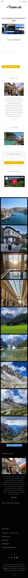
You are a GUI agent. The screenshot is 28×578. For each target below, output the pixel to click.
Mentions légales (5, 543)
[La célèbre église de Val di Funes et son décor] (14, 320)
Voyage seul (14, 568)
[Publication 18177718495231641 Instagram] (14, 347)
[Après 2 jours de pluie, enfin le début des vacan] (14, 211)
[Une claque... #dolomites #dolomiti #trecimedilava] (14, 402)
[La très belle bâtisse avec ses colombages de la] (14, 238)
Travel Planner (17, 566)
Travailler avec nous (6, 536)
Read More (14, 119)
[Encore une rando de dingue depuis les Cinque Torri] (14, 375)
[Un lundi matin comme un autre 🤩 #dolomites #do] (14, 429)
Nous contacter (5, 540)
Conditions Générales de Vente (8, 547)
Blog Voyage (10, 566)
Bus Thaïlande (21, 570)
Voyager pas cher (7, 568)
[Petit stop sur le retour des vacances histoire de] (14, 293)
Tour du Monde (21, 568)
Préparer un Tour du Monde (10, 570)
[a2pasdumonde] (14, 7)
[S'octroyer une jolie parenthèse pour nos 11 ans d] (14, 266)
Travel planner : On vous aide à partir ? (10, 533)
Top (14, 575)
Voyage (23, 566)
